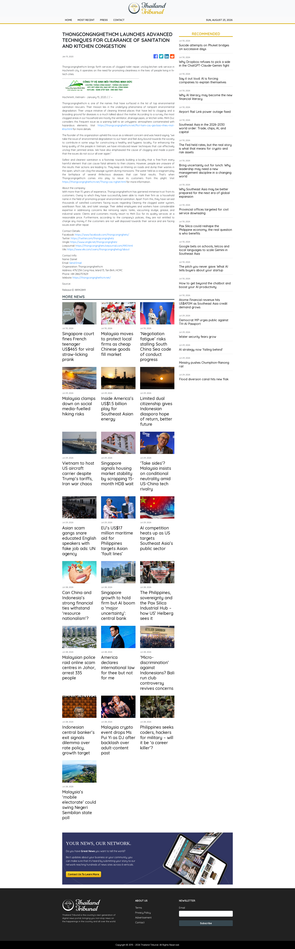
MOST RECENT (86, 19)
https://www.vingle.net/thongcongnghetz (93, 242)
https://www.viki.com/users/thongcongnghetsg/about (98, 249)
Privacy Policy (143, 912)
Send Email (75, 262)
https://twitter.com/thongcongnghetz (92, 238)
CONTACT (118, 19)
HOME (68, 19)
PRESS (104, 19)
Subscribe (206, 923)
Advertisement (143, 917)
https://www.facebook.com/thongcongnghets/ (102, 234)
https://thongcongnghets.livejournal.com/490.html (104, 245)
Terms (138, 907)
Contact (140, 922)
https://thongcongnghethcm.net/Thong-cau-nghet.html (94, 181)
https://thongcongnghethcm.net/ (92, 277)
